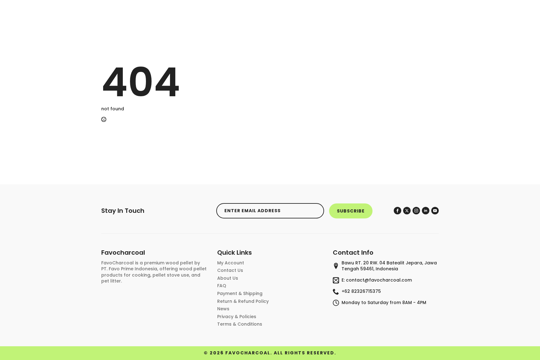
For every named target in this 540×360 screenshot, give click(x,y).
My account (230, 263)
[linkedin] (425, 210)
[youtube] (435, 210)
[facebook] (397, 210)
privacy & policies (236, 317)
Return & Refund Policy (243, 301)
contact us (230, 270)
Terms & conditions (239, 324)
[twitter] (407, 210)
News (223, 309)
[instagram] (416, 210)
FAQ (221, 286)
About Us (227, 278)
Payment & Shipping (239, 294)
